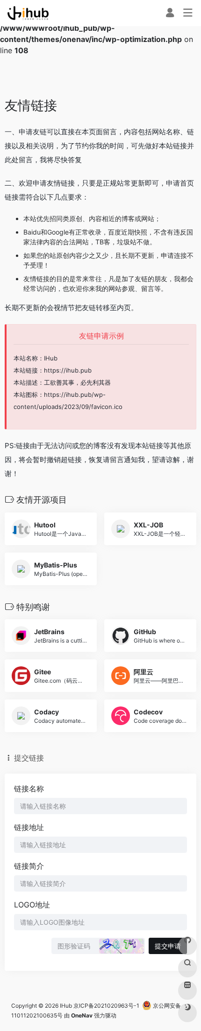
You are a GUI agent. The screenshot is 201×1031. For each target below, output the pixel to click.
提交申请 (168, 946)
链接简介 (29, 866)
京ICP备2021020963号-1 (106, 1005)
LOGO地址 (32, 904)
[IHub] (28, 13)
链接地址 (29, 827)
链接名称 (29, 788)
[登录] (170, 13)
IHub (66, 1005)
